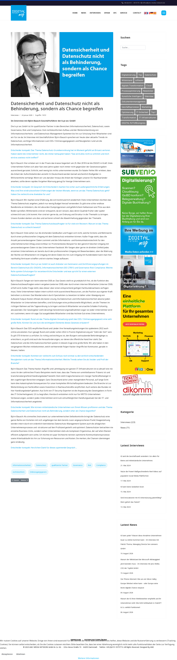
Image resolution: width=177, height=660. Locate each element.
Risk (89, 465)
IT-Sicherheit (142, 112)
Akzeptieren (7, 654)
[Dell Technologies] (141, 160)
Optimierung (127, 112)
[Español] (155, 13)
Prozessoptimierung (131, 91)
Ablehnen (20, 654)
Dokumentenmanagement (133, 101)
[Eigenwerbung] (141, 240)
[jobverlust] (141, 272)
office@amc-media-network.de (154, 3)
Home (75, 13)
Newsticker (148, 91)
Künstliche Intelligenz (132, 96)
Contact (137, 13)
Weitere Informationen (88, 658)
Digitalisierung (128, 75)
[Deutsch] (151, 13)
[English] (145, 13)
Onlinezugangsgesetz (38, 472)
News (83, 13)
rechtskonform (18, 472)
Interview (149, 96)
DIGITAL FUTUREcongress (133, 123)
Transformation (129, 117)
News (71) (125, 427)
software (139, 80)
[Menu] (163, 12)
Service (123, 13)
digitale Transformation (132, 85)
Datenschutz (41, 465)
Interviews (95, 13)
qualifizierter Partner (60, 465)
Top (140, 75)
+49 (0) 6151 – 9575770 (131, 3)
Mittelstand (127, 80)
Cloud (148, 85)
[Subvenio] (141, 196)
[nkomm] (141, 146)
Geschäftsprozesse (130, 107)
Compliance (101, 465)
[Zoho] (141, 332)
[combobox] (133, 47)
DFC (115, 13)
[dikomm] (141, 385)
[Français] (148, 13)
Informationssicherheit (22, 465)
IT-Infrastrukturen (147, 117)
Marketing (146, 107)
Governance (77, 465)
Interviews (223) (128, 422)
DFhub (107, 13)
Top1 (153, 112)
